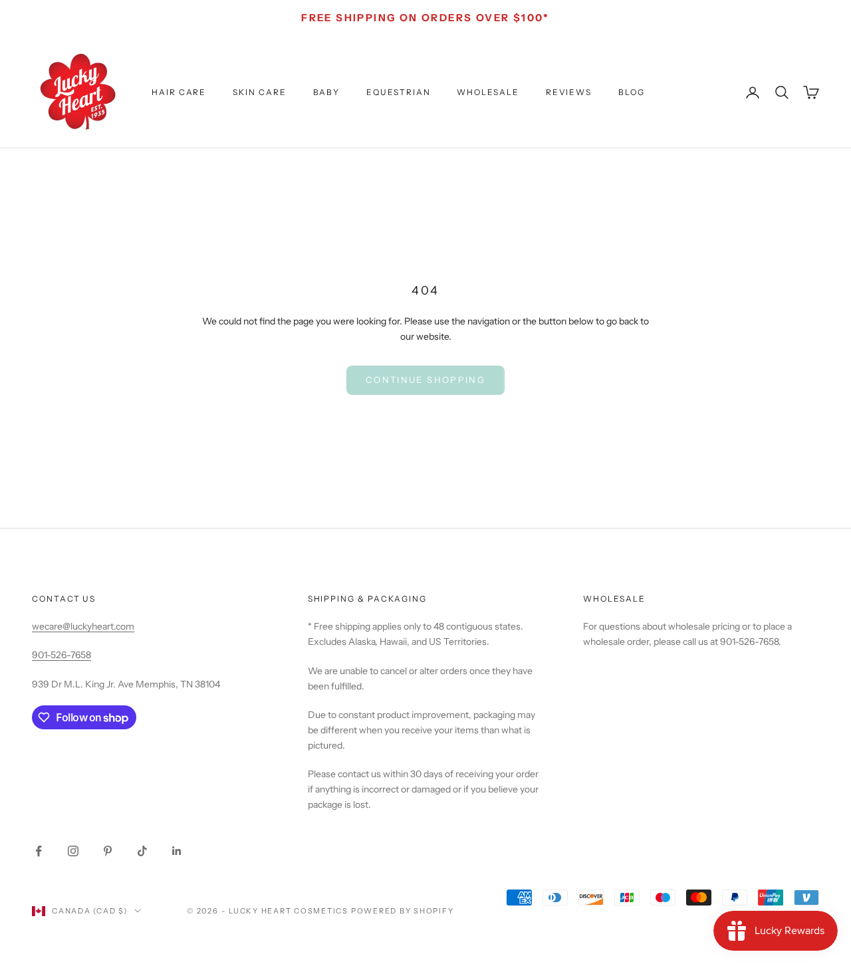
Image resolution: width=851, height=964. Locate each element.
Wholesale (488, 92)
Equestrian (398, 92)
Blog (631, 92)
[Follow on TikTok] (142, 851)
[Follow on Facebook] (38, 851)
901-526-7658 (61, 655)
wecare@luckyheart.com (83, 626)
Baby (326, 92)
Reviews (569, 92)
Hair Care (179, 92)
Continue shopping (425, 379)
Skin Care (259, 92)
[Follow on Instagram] (73, 851)
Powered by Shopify (402, 910)
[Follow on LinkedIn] (176, 851)
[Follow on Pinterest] (107, 851)
